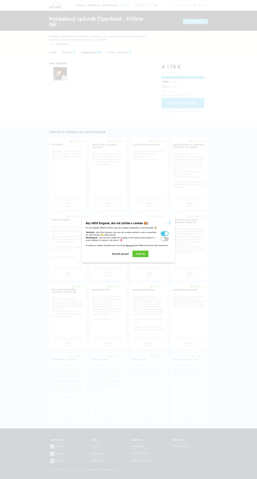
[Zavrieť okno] (169, 223)
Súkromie (130, 245)
